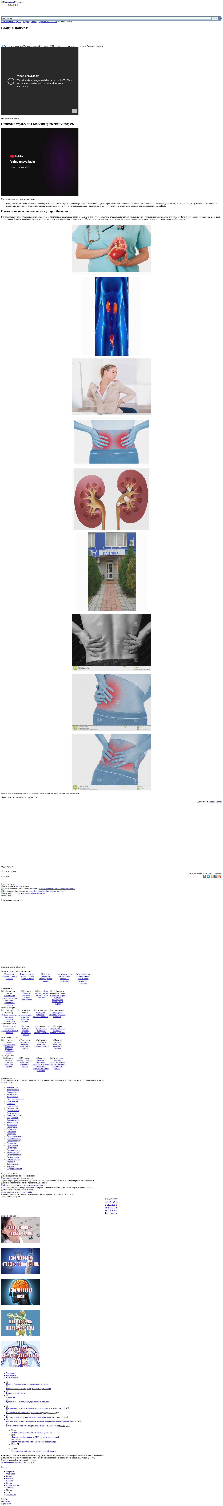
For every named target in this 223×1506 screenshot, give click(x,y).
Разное (4, 1467)
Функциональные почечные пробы (16, 1192)
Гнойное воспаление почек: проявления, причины (23, 1185)
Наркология (12, 1124)
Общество (10, 1474)
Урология (11, 1162)
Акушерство (12, 1087)
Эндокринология (14, 1169)
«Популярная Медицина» (12, 1462)
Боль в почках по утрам (34, 893)
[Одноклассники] (212, 876)
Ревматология (13, 1152)
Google (4, 1465)
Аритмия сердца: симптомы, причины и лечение (25, 1018)
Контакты (5, 1501)
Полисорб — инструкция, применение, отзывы (27, 1384)
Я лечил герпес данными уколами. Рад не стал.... (32, 1432)
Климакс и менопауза (15, 1393)
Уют (8, 1492)
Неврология (12, 1127)
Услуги (9, 1490)
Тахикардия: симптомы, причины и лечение (40, 1015)
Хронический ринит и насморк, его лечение (57, 1067)
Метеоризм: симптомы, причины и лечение (41, 1044)
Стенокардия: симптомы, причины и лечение (57, 1015)
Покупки (10, 1478)
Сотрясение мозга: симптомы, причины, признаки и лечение (9, 1000)
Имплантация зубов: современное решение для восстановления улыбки (37, 1421)
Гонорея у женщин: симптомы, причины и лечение (57, 1031)
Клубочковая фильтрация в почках (49, 891)
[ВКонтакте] (204, 876)
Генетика (11, 1104)
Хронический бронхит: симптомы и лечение (41, 1069)
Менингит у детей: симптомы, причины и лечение (24, 1063)
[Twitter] (208, 876)
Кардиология (12, 1117)
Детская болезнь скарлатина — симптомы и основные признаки (83, 978)
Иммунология (13, 1113)
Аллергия (10, 1397)
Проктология (12, 1145)
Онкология (11, 1131)
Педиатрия (11, 1143)
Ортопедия (11, 1134)
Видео (26, 22)
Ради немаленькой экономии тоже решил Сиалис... (33, 1451)
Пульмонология (14, 1150)
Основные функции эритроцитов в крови (45, 977)
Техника (10, 1488)
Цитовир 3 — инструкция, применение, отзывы (27, 1402)
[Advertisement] (48, 39)
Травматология (13, 1159)
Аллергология (13, 1090)
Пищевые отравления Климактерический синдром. (27, 46)
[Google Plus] (219, 876)
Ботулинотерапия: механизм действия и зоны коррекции (31, 1417)
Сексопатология (14, 1155)
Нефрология (12, 1129)
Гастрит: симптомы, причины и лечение (57, 1045)
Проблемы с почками (48, 22)
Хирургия (11, 1166)
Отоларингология (14, 1136)
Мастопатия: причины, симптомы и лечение (10, 1031)
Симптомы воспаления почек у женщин (57, 889)
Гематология (12, 1101)
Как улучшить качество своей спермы (57, 1002)
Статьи (9, 1483)
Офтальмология (14, 1138)
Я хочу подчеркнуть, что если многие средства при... (34, 1442)
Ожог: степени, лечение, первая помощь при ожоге (42, 994)
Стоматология (13, 1157)
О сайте (4, 1499)
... (12, 1446)
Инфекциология (14, 1115)
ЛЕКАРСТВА (111, 1199)
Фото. (100, 46)
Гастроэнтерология (15, 1099)
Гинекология (12, 1108)
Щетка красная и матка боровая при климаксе (27, 976)
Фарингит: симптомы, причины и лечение (9, 1063)
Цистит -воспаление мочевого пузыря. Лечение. (73, 46)
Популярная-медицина (11, 22)
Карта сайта (6, 1504)
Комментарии (12, 1378)
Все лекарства (111, 1213)
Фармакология (13, 1164)
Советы (9, 1481)
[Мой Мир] (215, 876)
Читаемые (10, 1373)
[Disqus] (114, 933)
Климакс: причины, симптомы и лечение (26, 1032)
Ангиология (12, 1092)
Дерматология (13, 1110)
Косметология (13, 1120)
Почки (34, 22)
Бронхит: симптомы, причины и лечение (41, 1062)
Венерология (12, 1097)
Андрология (12, 1094)
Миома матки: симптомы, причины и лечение (41, 1031)
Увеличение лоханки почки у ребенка (9, 976)
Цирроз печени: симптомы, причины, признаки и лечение (9, 1049)
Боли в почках (22, 886)
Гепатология (12, 1106)
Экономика (11, 1495)
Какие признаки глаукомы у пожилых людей (26, 1412)
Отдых (9, 1476)
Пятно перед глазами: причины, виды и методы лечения (31, 1408)
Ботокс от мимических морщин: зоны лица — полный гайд (32, 1426)
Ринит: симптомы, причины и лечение (57, 1060)
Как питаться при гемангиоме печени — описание (64, 977)
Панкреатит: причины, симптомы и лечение (25, 1045)
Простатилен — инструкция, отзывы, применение (28, 1388)
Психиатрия (12, 1148)
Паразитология (13, 1141)
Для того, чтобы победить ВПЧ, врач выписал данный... (36, 1437)
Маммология (12, 1122)
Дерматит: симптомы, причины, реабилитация (26, 996)
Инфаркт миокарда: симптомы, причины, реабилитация (9, 1018)
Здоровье (10, 1471)
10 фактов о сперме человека (57, 997)
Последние (11, 1375)
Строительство (12, 1485)
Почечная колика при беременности (17, 1178)
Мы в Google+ (13, 1465)
